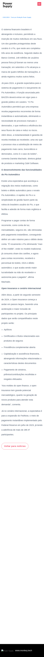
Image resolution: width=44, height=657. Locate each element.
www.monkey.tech (23, 650)
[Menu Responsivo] (39, 4)
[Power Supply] (7, 7)
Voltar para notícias (15, 446)
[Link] (7, 651)
